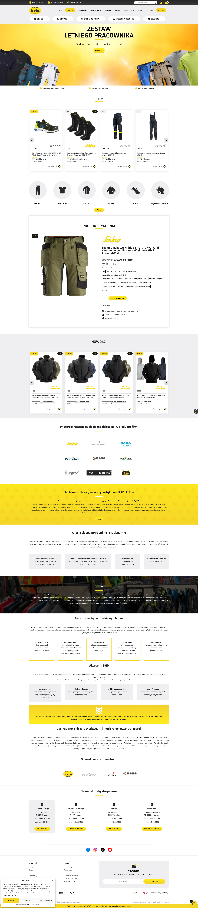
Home (60, 10)
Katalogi (140, 10)
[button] (52, 880)
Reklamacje (68, 870)
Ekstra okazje (95, 10)
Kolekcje (155, 19)
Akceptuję (11, 900)
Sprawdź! (99, 39)
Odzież (40, 19)
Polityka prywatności (33, 905)
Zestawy (107, 10)
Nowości (117, 10)
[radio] (103, 271)
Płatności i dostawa (71, 875)
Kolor (104, 275)
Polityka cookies (21, 905)
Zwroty (66, 873)
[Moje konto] (161, 3)
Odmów (28, 900)
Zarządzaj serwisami (10, 895)
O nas (151, 10)
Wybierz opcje (52, 166)
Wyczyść (104, 290)
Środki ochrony (91, 19)
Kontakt (161, 10)
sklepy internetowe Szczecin (160, 902)
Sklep (69, 10)
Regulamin (68, 867)
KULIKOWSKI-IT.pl (144, 902)
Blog (30, 873)
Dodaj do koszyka (117, 298)
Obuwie (63, 19)
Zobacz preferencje (45, 900)
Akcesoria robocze (125, 19)
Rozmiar (105, 268)
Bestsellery (82, 10)
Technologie (128, 10)
